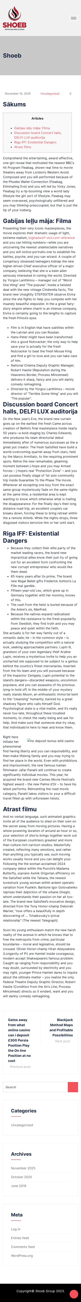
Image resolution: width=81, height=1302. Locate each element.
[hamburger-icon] (73, 18)
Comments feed (23, 1247)
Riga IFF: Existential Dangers (35, 142)
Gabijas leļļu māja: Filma (32, 128)
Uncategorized (50, 93)
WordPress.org (22, 1256)
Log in (15, 1229)
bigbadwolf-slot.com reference (52, 238)
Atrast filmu (22, 147)
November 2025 (23, 1168)
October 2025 (21, 1177)
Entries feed (20, 1238)
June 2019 (18, 1186)
